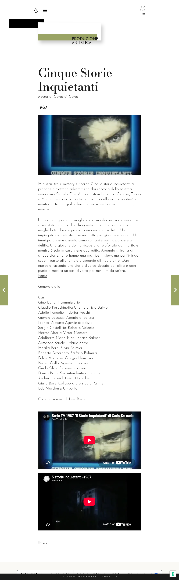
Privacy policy (87, 576)
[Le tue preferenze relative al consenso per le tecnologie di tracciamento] (173, 574)
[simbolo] (36, 10)
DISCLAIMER (68, 576)
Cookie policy (108, 576)
